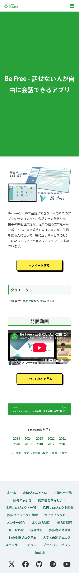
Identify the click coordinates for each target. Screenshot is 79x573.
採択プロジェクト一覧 (21, 507)
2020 (16, 444)
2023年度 (28, 301)
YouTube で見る (40, 378)
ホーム (11, 492)
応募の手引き (22, 500)
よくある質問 (41, 522)
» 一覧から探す (20, 453)
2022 (51, 438)
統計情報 (36, 530)
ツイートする (40, 265)
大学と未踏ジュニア (56, 537)
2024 (28, 438)
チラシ (31, 544)
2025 (16, 438)
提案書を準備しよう (52, 500)
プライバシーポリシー (58, 544)
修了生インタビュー (58, 515)
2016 (62, 444)
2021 (62, 438)
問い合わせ (16, 530)
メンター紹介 (16, 522)
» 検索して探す (58, 453)
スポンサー (13, 544)
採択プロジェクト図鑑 (58, 507)
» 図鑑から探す (39, 453)
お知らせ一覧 (63, 492)
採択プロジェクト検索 (22, 515)
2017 (51, 444)
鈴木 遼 (45, 301)
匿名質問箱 (64, 522)
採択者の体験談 (60, 530)
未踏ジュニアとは (35, 492)
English (39, 552)
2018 (39, 444)
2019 (28, 444)
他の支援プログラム (22, 537)
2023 (39, 438)
